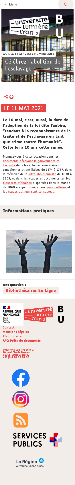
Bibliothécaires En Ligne (31, 290)
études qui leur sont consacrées (31, 191)
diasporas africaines (17, 183)
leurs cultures (56, 187)
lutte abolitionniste (42, 174)
